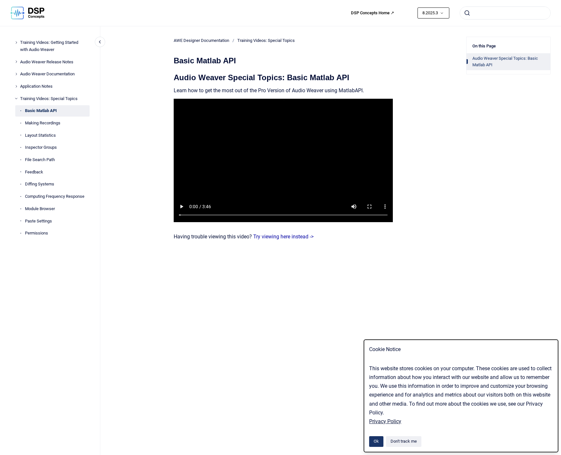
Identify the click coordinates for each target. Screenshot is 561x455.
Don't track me (404, 441)
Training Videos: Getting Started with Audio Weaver (49, 46)
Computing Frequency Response (54, 196)
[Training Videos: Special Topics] (16, 98)
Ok (376, 441)
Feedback (34, 172)
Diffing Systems (39, 184)
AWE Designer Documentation (201, 40)
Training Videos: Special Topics (49, 98)
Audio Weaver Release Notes (46, 61)
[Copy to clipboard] (171, 77)
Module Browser (40, 208)
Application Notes (36, 86)
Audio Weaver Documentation (47, 73)
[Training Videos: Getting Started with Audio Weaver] (16, 42)
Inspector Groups (41, 147)
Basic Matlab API (41, 110)
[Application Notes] (16, 86)
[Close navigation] (100, 42)
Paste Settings (38, 221)
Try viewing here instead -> (283, 237)
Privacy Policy (385, 421)
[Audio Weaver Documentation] (16, 74)
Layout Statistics (40, 135)
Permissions (36, 233)
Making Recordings (42, 122)
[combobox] (505, 13)
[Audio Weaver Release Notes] (16, 61)
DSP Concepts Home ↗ (372, 12)
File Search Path (40, 159)
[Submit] (467, 13)
